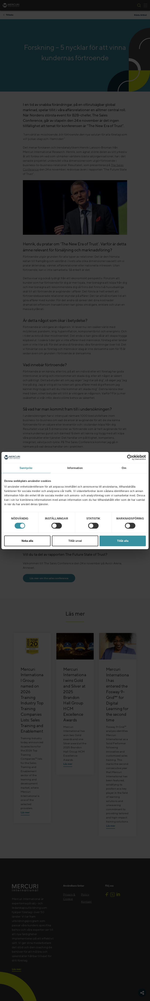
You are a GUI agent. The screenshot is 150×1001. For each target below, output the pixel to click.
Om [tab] (124, 467)
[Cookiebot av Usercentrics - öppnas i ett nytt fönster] (130, 457)
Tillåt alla (122, 540)
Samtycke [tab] (26, 467)
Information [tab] (75, 467)
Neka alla (27, 540)
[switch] (56, 526)
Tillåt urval (75, 540)
